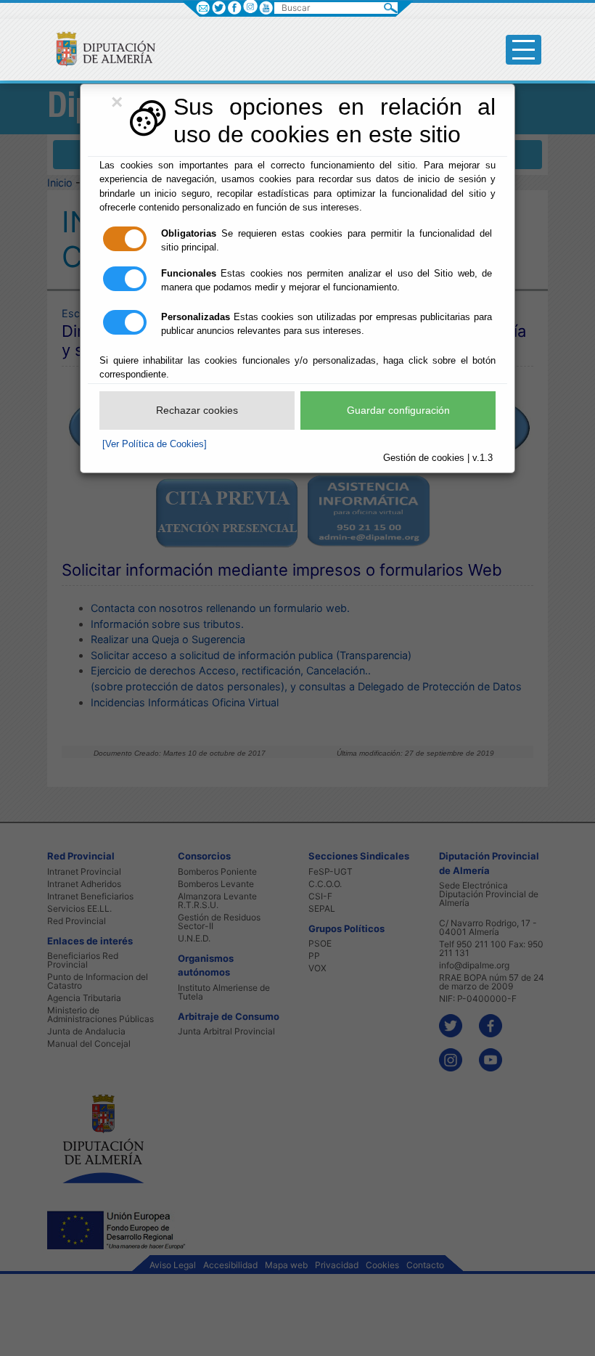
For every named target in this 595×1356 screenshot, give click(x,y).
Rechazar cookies (197, 410)
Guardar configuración (398, 410)
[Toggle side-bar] (523, 50)
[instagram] (250, 6)
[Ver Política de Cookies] (154, 443)
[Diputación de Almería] (99, 48)
